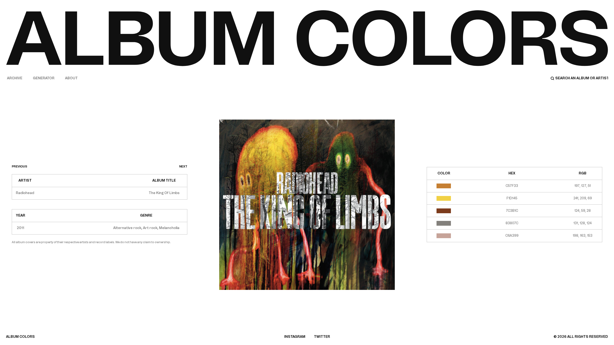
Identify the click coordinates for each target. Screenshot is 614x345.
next (183, 166)
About (71, 78)
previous (19, 166)
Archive (14, 78)
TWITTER (322, 337)
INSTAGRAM (294, 337)
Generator (43, 78)
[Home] (307, 38)
